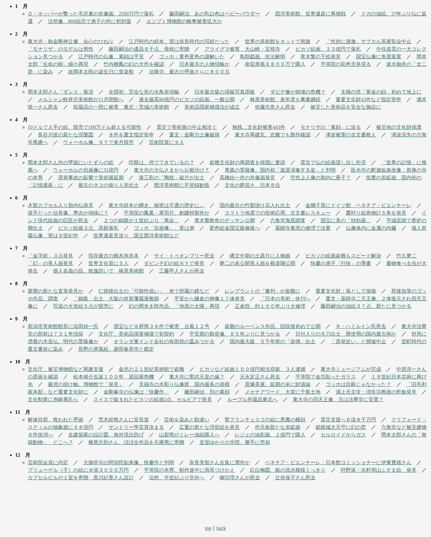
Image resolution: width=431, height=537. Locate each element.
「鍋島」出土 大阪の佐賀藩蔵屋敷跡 (116, 298)
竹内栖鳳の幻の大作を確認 (133, 64)
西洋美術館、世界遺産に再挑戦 (310, 13)
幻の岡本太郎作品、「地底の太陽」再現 (174, 306)
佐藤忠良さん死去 (275, 107)
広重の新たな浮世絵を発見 (209, 427)
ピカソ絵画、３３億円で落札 (328, 49)
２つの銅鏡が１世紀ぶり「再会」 (141, 220)
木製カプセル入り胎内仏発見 (60, 205)
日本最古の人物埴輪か (204, 64)
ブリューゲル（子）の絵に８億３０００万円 (78, 470)
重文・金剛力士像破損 (194, 134)
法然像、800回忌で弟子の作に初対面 (89, 21)
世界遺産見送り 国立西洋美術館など (136, 235)
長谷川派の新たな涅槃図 (65, 134)
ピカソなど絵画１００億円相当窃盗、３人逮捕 (252, 369)
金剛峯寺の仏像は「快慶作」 (136, 392)
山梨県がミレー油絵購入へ (189, 434)
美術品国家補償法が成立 (212, 107)
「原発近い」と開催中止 (358, 341)
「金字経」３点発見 (50, 255)
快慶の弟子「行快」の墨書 (340, 263)
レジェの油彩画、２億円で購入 (270, 434)
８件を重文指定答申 (131, 134)
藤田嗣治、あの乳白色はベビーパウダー (214, 13)
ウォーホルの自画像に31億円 (86, 170)
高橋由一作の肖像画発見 (247, 177)
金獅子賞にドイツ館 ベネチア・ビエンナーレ (358, 205)
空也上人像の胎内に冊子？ (320, 177)
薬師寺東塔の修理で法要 (303, 228)
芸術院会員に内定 (48, 462)
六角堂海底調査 (287, 220)
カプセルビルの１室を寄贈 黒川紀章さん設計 (81, 477)
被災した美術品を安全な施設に (345, 107)
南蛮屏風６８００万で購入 (275, 64)
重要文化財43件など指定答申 (368, 99)
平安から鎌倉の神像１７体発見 (209, 298)
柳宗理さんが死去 (240, 477)
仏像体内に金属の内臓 (371, 228)
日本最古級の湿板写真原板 (224, 92)
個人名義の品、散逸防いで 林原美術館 (98, 271)
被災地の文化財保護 (399, 127)
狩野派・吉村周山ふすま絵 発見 (378, 470)
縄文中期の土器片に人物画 (260, 255)
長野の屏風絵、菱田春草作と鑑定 (116, 349)
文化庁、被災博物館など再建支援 (65, 369)
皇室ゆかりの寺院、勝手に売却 (234, 442)
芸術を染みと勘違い (187, 419)
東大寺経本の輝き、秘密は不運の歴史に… (156, 205)
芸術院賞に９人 (166, 142)
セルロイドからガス (343, 434)
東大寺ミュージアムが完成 (351, 369)
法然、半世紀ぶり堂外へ (176, 477)
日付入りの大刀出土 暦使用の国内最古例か (345, 334)
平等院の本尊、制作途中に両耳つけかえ (189, 470)
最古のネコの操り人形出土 (108, 185)
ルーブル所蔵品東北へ (252, 399)
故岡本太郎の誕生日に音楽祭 (101, 71)
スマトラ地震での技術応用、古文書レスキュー (278, 213)
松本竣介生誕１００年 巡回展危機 (113, 376)
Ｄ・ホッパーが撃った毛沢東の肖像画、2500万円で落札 (91, 13)
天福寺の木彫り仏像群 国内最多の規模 (184, 384)
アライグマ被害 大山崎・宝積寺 (242, 49)
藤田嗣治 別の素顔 (207, 392)
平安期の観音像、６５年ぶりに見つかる (234, 334)
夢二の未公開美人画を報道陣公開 (257, 263)
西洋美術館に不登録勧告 (182, 185)
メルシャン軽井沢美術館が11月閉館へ (81, 99)
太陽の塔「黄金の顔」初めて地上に (381, 92)
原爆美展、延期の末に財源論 (277, 384)
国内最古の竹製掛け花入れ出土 (255, 205)
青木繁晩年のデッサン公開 (224, 220)
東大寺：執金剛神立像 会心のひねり (71, 41)
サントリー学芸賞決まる (136, 427)
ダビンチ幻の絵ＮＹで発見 (174, 263)
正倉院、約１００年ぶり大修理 (270, 306)
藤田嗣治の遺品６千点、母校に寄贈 (149, 49)
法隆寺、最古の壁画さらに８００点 (189, 71)
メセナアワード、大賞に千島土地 (283, 392)
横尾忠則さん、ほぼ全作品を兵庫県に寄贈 (136, 442)
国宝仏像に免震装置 (378, 56)
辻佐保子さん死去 (295, 477)
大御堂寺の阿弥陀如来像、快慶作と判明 (128, 462)
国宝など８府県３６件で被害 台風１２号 (162, 326)
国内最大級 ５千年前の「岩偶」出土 (273, 341)
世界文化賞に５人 (108, 263)
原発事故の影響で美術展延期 (91, 177)
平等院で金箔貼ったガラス (325, 376)
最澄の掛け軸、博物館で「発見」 (86, 384)
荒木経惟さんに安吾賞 (123, 419)
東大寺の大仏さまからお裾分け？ (172, 170)
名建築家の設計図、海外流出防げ (106, 434)
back (221, 528)
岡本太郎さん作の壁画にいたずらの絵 (71, 162)
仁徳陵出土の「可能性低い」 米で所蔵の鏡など (154, 291)
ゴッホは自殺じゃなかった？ (358, 384)
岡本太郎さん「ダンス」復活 (60, 92)
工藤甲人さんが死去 (181, 271)
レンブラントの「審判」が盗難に (262, 291)
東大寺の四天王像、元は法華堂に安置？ (338, 399)
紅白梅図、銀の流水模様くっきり (288, 470)
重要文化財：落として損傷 (346, 291)
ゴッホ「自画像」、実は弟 (164, 228)
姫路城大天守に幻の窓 (341, 427)
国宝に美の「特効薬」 (346, 220)
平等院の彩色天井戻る (346, 64)
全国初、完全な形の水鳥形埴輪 (144, 92)
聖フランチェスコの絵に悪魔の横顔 (265, 419)
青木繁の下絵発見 (320, 56)
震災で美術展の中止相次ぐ (186, 127)
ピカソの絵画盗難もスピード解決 (343, 255)
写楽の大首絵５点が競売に (83, 306)
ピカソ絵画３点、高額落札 (88, 228)
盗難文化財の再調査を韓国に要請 (247, 162)
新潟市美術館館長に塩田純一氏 (63, 326)
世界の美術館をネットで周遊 (277, 41)
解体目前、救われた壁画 (55, 419)
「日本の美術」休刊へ (285, 298)
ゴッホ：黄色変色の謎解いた (192, 56)
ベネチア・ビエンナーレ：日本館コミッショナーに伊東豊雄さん (338, 462)
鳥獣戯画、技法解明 (262, 56)
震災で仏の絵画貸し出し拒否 (333, 162)
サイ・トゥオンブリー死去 (184, 255)
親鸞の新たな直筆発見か (55, 291)
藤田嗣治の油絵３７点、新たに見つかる (366, 306)
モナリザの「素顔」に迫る (330, 127)
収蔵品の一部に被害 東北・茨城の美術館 (121, 107)
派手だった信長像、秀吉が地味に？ (68, 213)
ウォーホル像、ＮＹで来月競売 (98, 142)
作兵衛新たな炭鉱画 (277, 427)
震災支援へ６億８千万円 (348, 419)
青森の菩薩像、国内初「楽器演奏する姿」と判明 (280, 170)
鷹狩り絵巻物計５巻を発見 (376, 213)
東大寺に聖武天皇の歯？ (197, 376)
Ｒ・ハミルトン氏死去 (361, 326)
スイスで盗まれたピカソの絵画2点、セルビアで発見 (152, 399)
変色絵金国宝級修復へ (235, 228)
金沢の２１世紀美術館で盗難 (151, 369)
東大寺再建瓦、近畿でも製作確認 (272, 134)
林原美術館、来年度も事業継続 (285, 99)
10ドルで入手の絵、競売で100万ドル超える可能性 (84, 127)
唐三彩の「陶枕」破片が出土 (171, 177)
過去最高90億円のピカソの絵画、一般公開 (187, 99)
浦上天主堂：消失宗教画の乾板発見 (376, 392)
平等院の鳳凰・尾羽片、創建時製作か (167, 213)
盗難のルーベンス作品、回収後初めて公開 (273, 326)
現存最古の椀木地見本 (113, 255)
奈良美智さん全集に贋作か (219, 462)
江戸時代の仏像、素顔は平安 (111, 56)
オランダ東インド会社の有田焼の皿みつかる (164, 341)
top (208, 528)
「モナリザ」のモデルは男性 (60, 49)
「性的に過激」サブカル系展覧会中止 (368, 41)
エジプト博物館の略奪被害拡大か (184, 21)
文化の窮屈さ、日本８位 (252, 185)
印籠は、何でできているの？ (161, 162)
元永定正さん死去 (260, 376)
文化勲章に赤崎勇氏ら (53, 399)
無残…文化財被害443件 (258, 127)
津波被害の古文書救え (351, 134)
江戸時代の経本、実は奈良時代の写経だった (179, 41)
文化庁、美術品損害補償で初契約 (136, 334)
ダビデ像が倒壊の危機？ (298, 92)
